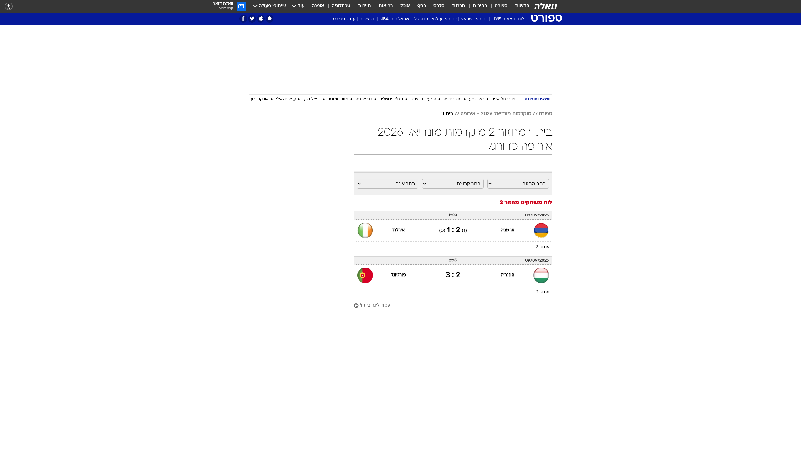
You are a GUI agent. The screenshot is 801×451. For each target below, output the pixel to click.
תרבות (458, 6)
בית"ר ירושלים (391, 99)
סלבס (439, 6)
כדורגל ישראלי (474, 19)
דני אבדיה (364, 99)
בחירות (480, 6)
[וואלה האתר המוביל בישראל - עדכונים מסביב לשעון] (545, 6)
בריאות (386, 6)
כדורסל (421, 19)
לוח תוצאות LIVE (508, 19)
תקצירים (367, 19)
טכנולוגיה (341, 6)
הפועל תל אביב (423, 99)
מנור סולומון (338, 99)
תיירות (364, 6)
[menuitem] (518, 6)
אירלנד (398, 230)
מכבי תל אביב (503, 99)
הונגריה (507, 275)
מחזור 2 (542, 247)
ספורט (501, 6)
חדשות (522, 6)
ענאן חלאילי (286, 99)
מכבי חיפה (453, 99)
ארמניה (507, 230)
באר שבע (476, 99)
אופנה (318, 6)
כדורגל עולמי (444, 19)
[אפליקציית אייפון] (261, 19)
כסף (421, 6)
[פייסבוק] (243, 19)
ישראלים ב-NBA (395, 19)
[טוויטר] (252, 19)
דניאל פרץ (312, 99)
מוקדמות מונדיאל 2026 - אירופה (496, 114)
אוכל (405, 6)
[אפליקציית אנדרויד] (269, 19)
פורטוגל (398, 275)
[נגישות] (9, 6)
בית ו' (447, 114)
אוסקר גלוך (259, 99)
